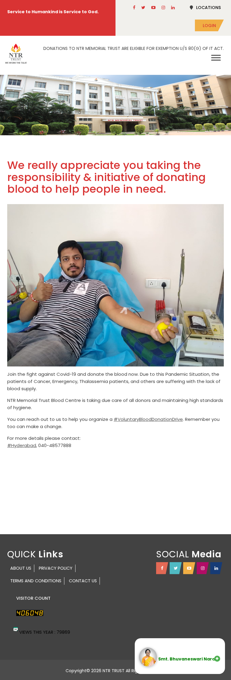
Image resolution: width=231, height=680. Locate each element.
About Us (20, 568)
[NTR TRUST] (16, 54)
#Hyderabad (21, 445)
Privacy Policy (55, 568)
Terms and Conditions (35, 581)
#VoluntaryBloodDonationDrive (148, 419)
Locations (208, 8)
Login (209, 26)
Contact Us (83, 581)
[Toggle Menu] (216, 57)
